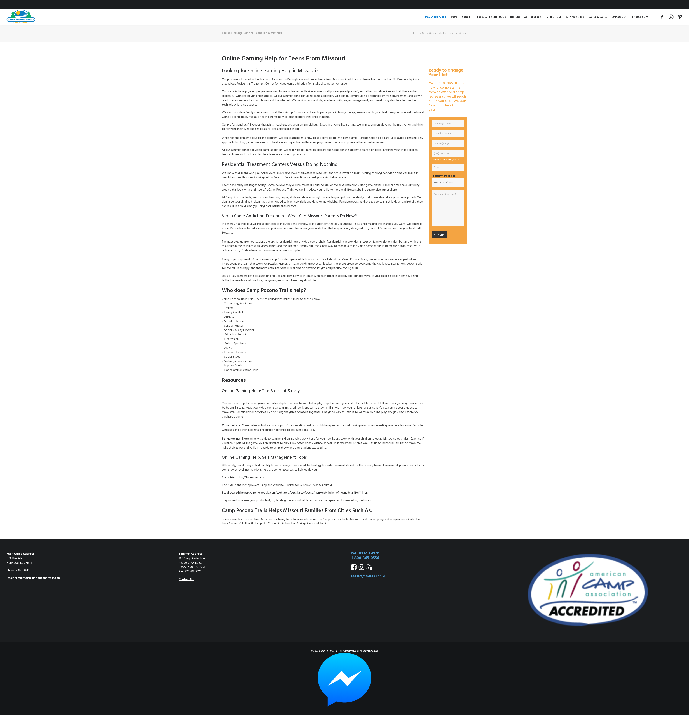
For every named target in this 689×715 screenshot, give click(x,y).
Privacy (364, 651)
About (466, 16)
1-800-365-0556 (435, 17)
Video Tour (554, 16)
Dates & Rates (598, 16)
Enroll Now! (640, 16)
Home (453, 16)
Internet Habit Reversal (526, 16)
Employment (620, 16)
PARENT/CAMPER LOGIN (368, 576)
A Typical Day (575, 16)
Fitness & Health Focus (490, 16)
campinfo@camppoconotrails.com (38, 578)
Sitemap (373, 651)
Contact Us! (186, 579)
